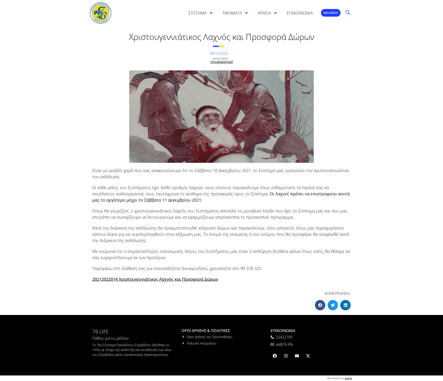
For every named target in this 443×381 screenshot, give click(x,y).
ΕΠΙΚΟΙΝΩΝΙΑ (300, 13)
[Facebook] (275, 356)
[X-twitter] (308, 356)
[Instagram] (286, 356)
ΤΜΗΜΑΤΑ (232, 13)
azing (348, 378)
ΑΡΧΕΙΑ (264, 13)
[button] (320, 305)
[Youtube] (297, 356)
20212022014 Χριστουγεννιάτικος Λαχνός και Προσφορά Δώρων (155, 279)
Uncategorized (221, 62)
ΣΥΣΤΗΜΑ (198, 13)
